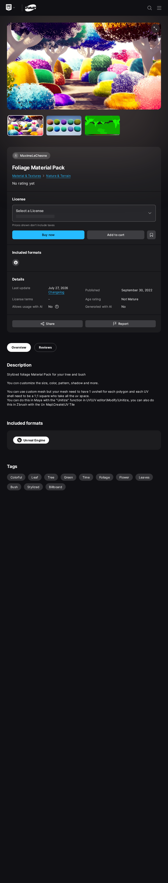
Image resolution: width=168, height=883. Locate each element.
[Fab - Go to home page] (30, 7)
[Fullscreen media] (155, 28)
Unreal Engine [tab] (34, 440)
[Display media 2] (102, 125)
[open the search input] (149, 7)
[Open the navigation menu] (159, 7)
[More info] (57, 306)
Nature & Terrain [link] (58, 176)
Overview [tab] (19, 347)
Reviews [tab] (45, 347)
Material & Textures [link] (26, 176)
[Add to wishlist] (151, 234)
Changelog (56, 292)
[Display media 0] (25, 125)
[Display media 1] (63, 125)
